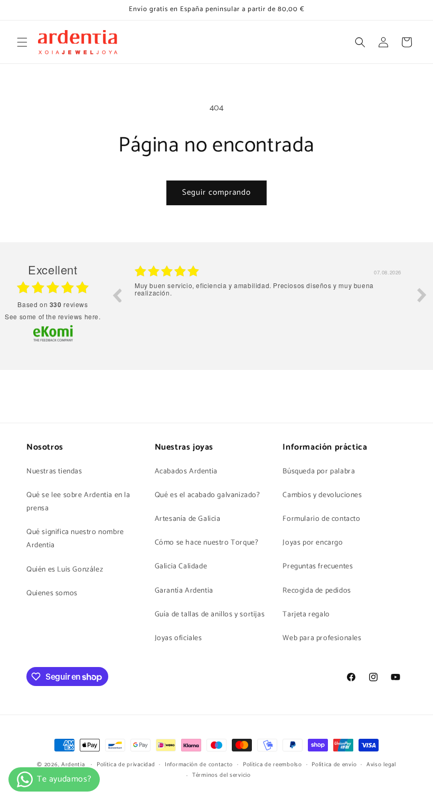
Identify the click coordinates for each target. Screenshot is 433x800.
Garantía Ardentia (184, 591)
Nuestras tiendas (54, 471)
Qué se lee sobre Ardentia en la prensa (78, 502)
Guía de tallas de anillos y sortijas (210, 614)
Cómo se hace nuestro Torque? (207, 543)
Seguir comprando (216, 192)
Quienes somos (52, 593)
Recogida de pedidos (317, 591)
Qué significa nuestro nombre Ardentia (75, 538)
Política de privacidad (126, 764)
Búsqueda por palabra (319, 471)
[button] (22, 42)
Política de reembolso (272, 764)
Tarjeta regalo (306, 614)
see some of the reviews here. (52, 316)
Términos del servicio (221, 775)
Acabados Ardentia (186, 471)
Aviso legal (381, 764)
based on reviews (52, 304)
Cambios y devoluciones (322, 495)
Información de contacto (199, 764)
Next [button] (422, 295)
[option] (269, 302)
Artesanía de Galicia (188, 519)
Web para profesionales (322, 638)
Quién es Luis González (64, 570)
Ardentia (73, 764)
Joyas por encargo (313, 543)
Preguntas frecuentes (318, 566)
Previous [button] (116, 295)
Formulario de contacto (321, 519)
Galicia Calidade (181, 566)
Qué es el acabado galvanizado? (207, 495)
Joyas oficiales (178, 638)
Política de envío (334, 764)
